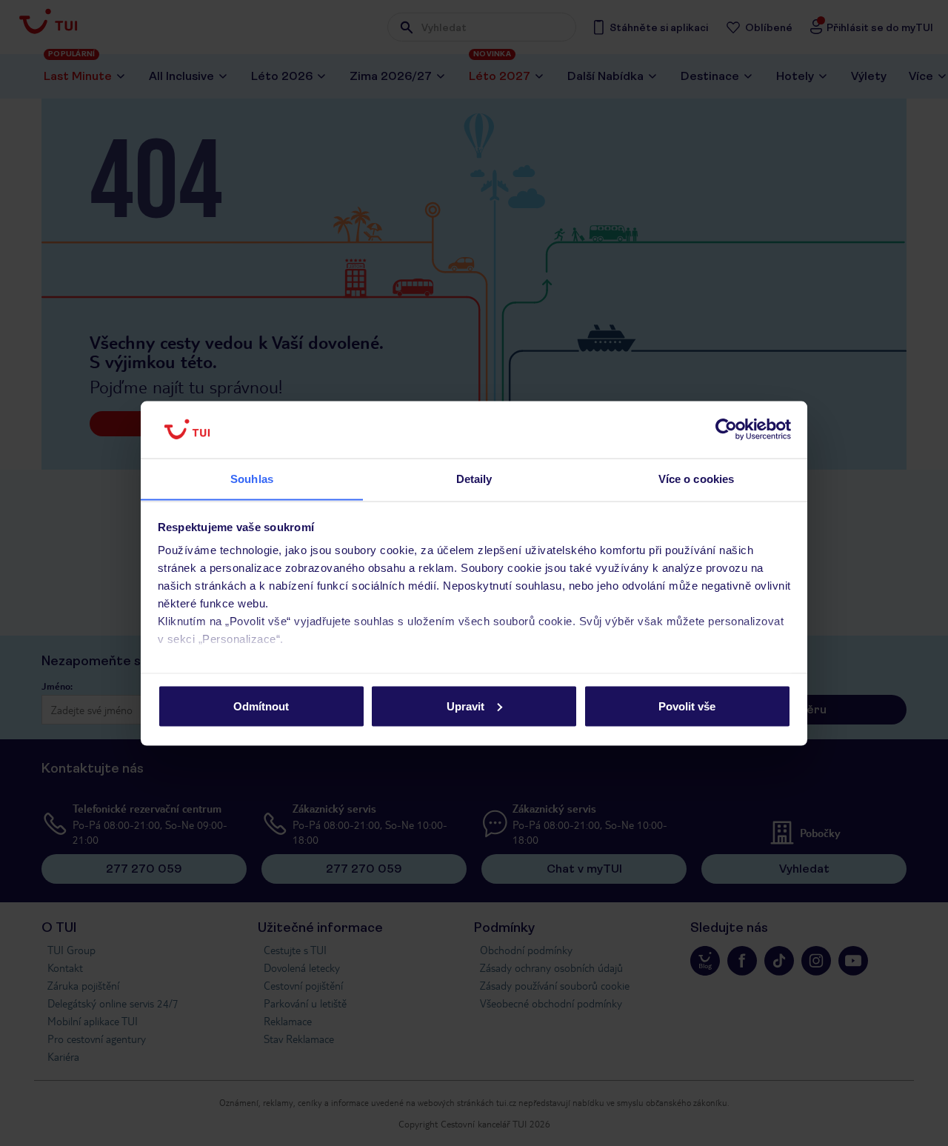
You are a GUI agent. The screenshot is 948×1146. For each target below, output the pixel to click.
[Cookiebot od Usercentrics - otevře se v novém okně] (726, 430)
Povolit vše (686, 705)
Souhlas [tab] (251, 478)
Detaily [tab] (474, 478)
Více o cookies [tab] (696, 478)
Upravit (465, 705)
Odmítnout (261, 705)
